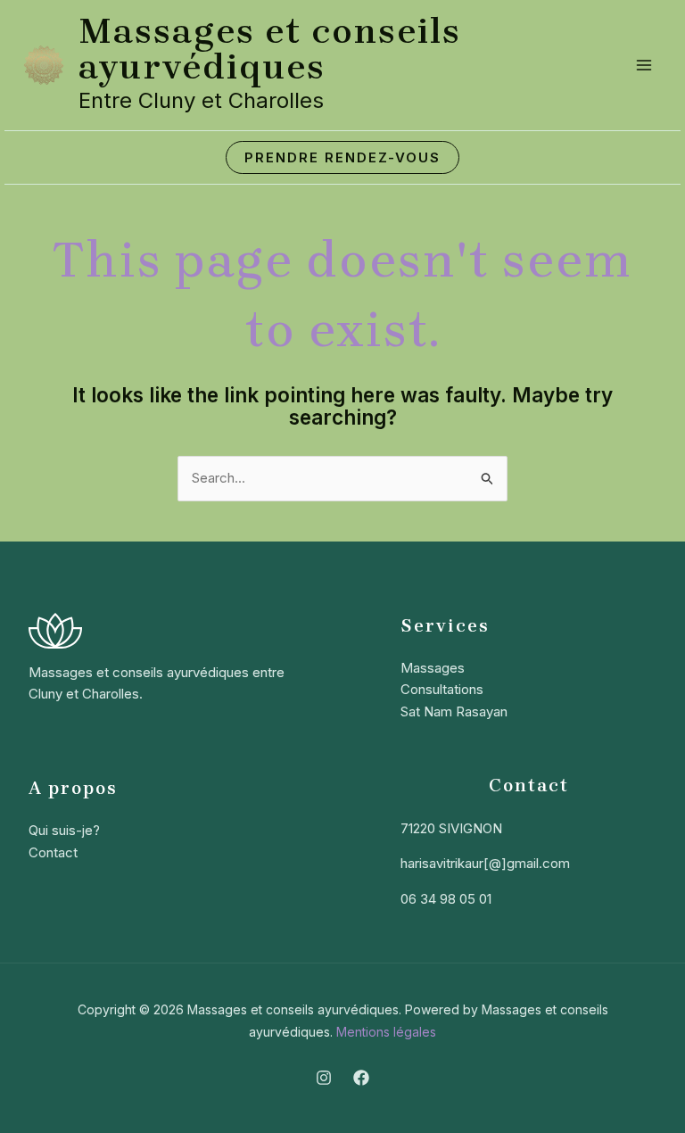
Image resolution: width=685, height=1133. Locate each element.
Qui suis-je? (64, 830)
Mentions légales (386, 1031)
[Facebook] (361, 1078)
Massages (432, 667)
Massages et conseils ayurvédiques (269, 48)
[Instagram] (324, 1078)
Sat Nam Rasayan (454, 711)
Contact (53, 852)
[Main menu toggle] (644, 65)
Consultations (441, 689)
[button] (342, 157)
